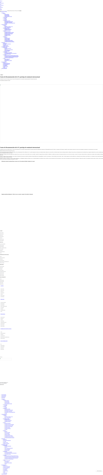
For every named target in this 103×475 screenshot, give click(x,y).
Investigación (1, 250)
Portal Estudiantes (4, 395)
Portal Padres (3, 397)
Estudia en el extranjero (6, 443)
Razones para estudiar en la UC (9, 416)
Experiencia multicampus (6, 467)
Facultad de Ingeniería (7, 423)
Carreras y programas (4, 414)
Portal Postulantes (4, 394)
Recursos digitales (7, 450)
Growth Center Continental (3, 302)
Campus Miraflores (2, 240)
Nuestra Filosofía (7, 401)
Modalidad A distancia (8, 421)
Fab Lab (1, 311)
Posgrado (6, 431)
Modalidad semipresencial (8, 420)
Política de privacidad (3, 338)
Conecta (1, 256)
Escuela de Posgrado (3, 323)
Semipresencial (1, 267)
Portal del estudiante (2, 281)
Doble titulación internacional (7, 440)
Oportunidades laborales (2, 251)
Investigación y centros (4, 444)
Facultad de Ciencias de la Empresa (9, 424)
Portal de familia (1, 282)
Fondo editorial (7, 461)
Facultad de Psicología (8, 428)
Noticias (2, 74)
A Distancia (2, 319)
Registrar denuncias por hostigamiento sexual (4, 261)
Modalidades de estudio (6, 418)
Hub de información (2, 303)
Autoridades (4, 406)
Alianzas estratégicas (7, 449)
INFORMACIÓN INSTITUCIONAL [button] (6, 328)
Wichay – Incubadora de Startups (4, 306)
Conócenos (3, 399)
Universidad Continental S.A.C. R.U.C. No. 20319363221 (4, 383)
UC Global (4, 441)
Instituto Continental (2, 275)
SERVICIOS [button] (2, 299)
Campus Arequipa (1, 232)
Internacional (3, 438)
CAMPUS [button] (2, 285)
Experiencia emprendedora (6, 466)
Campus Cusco (1, 235)
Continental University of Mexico (9, 436)
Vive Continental (2, 307)
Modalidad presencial (7, 419)
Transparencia (2, 334)
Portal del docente (2, 349)
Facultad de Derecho (7, 427)
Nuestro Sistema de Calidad (8, 403)
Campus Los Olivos (2, 295)
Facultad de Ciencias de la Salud (9, 425)
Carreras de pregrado (2, 266)
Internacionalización (2, 246)
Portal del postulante (2, 345)
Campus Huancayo (2, 236)
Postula (6, 415)
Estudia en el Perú (5, 442)
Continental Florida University (3, 271)
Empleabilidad (5, 469)
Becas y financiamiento (8, 417)
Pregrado (4, 422)
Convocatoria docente (2, 260)
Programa (4, 430)
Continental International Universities (9, 437)
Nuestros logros (5, 404)
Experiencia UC (5, 465)
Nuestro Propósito (7, 402)
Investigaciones (5, 445)
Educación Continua (7, 432)
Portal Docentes (4, 396)
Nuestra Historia (7, 400)
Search (20, 10)
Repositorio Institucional (2, 257)
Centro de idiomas (1, 270)
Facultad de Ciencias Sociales (8, 426)
